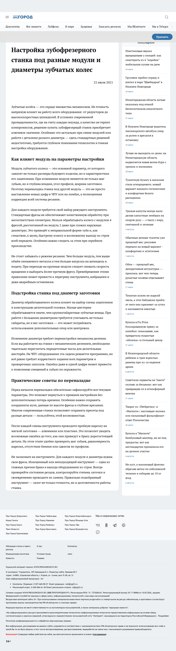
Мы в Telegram (161, 26)
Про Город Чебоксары (46, 516)
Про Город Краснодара (17, 533)
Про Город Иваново (44, 520)
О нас (39, 546)
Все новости (33, 26)
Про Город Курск (14, 524)
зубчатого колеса (35, 168)
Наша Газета (12, 520)
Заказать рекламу (110, 26)
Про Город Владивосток (76, 529)
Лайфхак (53, 26)
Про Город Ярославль (45, 529)
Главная (40, 558)
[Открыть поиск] (166, 17)
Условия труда (44, 554)
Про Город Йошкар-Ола (76, 520)
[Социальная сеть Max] (98, 532)
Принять (162, 37)
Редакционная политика (17, 554)
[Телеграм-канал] (115, 525)
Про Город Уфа (72, 524)
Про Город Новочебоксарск (78, 516)
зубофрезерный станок (75, 127)
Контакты (72, 546)
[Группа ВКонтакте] (98, 525)
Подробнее (163, 616)
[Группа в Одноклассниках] (106, 525)
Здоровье (86, 26)
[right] (172, 26)
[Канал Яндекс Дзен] (123, 525)
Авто (70, 554)
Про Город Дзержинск (16, 516)
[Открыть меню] (7, 17)
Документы (13, 26)
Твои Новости (12, 529)
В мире (69, 26)
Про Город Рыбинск (44, 524)
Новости (10, 558)
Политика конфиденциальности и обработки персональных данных (38, 621)
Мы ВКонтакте (137, 26)
